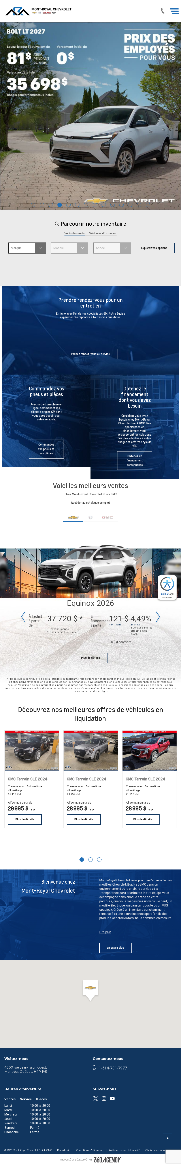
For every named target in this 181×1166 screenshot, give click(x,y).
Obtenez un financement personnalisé (134, 460)
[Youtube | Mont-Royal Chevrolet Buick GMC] (112, 1098)
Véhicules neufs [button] (74, 233)
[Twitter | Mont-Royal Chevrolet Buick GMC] (95, 1098)
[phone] (95, 1068)
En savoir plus (115, 947)
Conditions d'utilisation (90, 1150)
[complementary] (167, 587)
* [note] (81, 618)
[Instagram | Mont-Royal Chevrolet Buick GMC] (104, 1098)
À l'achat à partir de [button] (20, 802)
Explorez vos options (154, 248)
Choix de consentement (159, 1150)
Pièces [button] (41, 1099)
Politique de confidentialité (125, 1150)
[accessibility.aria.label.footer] (107, 1159)
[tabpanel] (90, 116)
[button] (27, 248)
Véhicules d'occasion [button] (103, 233)
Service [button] (26, 1099)
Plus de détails (90, 657)
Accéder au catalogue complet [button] (90, 502)
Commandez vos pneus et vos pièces (46, 449)
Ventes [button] (10, 1099)
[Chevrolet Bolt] (90, 116)
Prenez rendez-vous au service (90, 354)
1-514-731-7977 (113, 1068)
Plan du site (64, 1150)
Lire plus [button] (105, 932)
